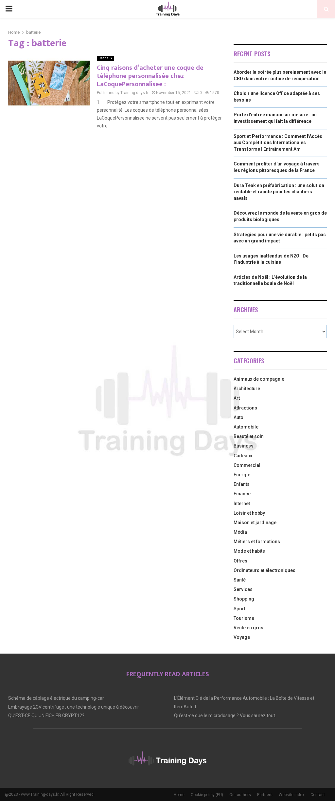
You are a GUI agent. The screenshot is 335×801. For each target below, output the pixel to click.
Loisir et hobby (249, 513)
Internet (242, 503)
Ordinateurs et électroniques (264, 570)
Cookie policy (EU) (207, 794)
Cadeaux (105, 58)
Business (244, 445)
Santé (240, 579)
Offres (240, 560)
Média (240, 532)
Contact (317, 794)
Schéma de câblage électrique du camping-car (56, 698)
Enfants (242, 484)
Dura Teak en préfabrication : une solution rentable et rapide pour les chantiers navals (279, 192)
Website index (291, 794)
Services (243, 589)
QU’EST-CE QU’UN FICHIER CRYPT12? (46, 715)
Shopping (244, 598)
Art (237, 398)
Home (179, 794)
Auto (238, 417)
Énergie (242, 474)
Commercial (247, 465)
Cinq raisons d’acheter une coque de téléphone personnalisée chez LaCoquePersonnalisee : (150, 76)
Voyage (242, 637)
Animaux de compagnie (259, 379)
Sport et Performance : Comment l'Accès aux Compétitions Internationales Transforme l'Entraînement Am (278, 143)
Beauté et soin (249, 436)
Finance (242, 493)
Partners (265, 794)
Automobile (246, 426)
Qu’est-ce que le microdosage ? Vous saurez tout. (225, 715)
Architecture (247, 388)
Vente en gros (248, 627)
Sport (239, 608)
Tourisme (244, 618)
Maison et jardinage (255, 522)
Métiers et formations (257, 541)
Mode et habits (249, 551)
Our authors (240, 794)
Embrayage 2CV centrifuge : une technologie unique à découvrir (73, 707)
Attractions (245, 407)
